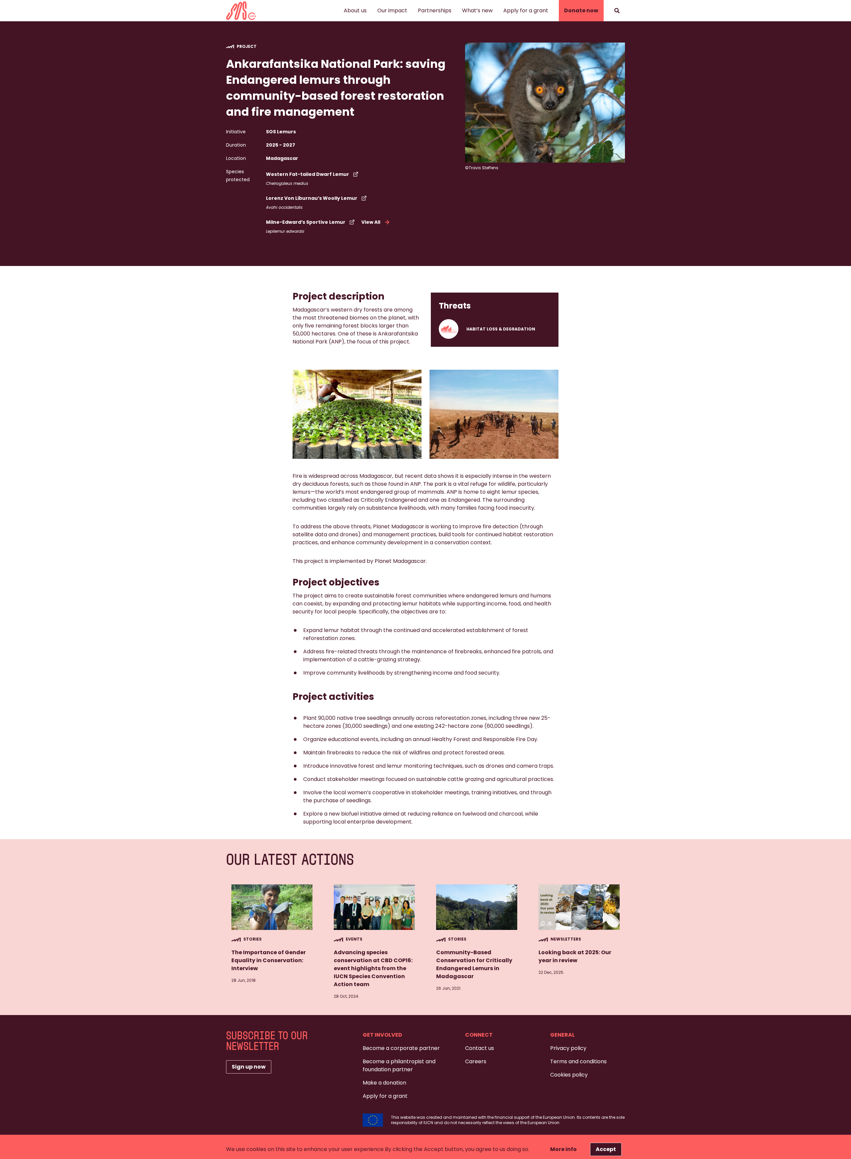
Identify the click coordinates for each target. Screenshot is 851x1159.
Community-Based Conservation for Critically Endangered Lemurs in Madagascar (474, 964)
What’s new (477, 10)
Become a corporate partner (401, 1048)
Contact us (479, 1048)
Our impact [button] (392, 10)
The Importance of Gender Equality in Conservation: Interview (268, 960)
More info (563, 1149)
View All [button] (370, 222)
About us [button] (355, 10)
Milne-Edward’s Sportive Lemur (305, 222)
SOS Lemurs (281, 131)
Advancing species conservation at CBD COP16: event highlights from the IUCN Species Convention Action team (373, 968)
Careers (475, 1061)
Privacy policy (568, 1048)
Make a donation (384, 1083)
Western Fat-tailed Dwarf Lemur (307, 174)
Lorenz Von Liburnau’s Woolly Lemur (311, 198)
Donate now (581, 10)
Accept (606, 1149)
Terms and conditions (578, 1061)
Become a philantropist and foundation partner (399, 1065)
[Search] (617, 11)
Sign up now (249, 1067)
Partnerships (434, 10)
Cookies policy (569, 1075)
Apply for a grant (525, 10)
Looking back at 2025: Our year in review (575, 956)
